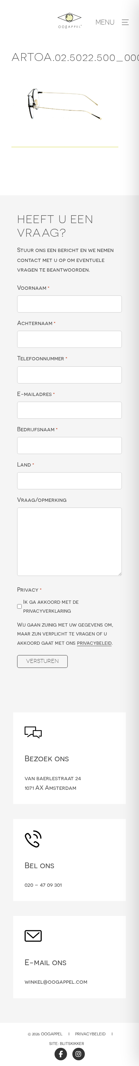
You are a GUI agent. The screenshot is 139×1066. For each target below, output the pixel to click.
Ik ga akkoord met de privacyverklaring (51, 606)
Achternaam (36, 323)
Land (25, 464)
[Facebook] (61, 1054)
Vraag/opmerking (42, 499)
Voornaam (33, 287)
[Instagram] (78, 1054)
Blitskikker (72, 1043)
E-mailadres (36, 394)
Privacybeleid (90, 1034)
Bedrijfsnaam (37, 429)
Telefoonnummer (42, 358)
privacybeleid (94, 643)
